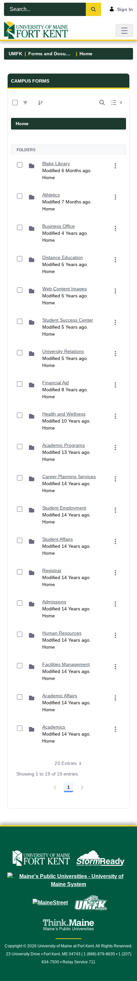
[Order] (40, 102)
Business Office (58, 226)
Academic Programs (63, 445)
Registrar (52, 570)
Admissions (54, 601)
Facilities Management (66, 664)
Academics (53, 727)
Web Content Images (64, 288)
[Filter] (25, 102)
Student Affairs (57, 539)
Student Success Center (67, 320)
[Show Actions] (115, 166)
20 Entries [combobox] (66, 763)
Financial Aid (55, 382)
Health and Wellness (63, 414)
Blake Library (56, 163)
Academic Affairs (59, 695)
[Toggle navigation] (124, 30)
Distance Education (62, 257)
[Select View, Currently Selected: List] (117, 102)
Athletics (51, 194)
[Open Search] (102, 102)
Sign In (125, 9)
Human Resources (61, 633)
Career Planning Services (69, 476)
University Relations (63, 351)
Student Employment (64, 507)
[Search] (93, 9)
